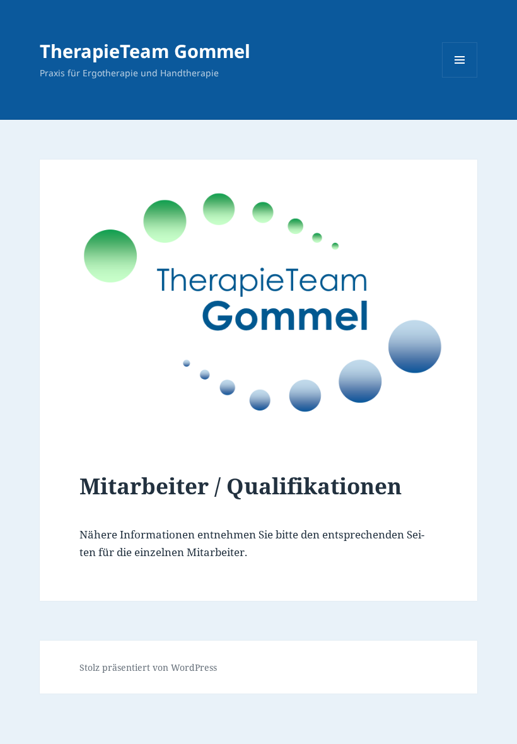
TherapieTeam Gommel (145, 50)
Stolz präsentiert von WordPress (148, 667)
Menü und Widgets (460, 77)
